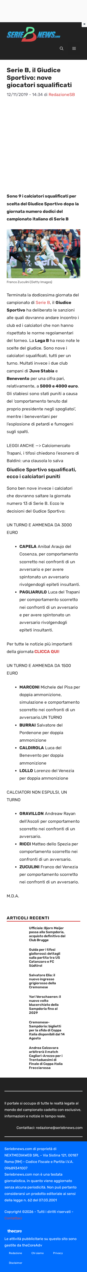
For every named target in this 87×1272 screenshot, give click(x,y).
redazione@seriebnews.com (59, 1128)
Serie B (43, 302)
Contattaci (13, 1218)
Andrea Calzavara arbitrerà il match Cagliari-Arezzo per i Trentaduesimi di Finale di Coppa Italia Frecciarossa (46, 1058)
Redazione (15, 1253)
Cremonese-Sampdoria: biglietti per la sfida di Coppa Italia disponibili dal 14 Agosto (47, 1030)
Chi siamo (37, 1253)
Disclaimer (15, 1262)
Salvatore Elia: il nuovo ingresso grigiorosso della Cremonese (42, 981)
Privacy (58, 1253)
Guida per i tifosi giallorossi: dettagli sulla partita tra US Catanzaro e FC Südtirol (44, 958)
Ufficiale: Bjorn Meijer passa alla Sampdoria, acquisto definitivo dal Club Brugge (47, 934)
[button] (61, 48)
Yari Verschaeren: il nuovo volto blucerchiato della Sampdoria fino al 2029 (45, 1005)
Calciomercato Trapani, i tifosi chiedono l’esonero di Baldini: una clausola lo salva (43, 453)
